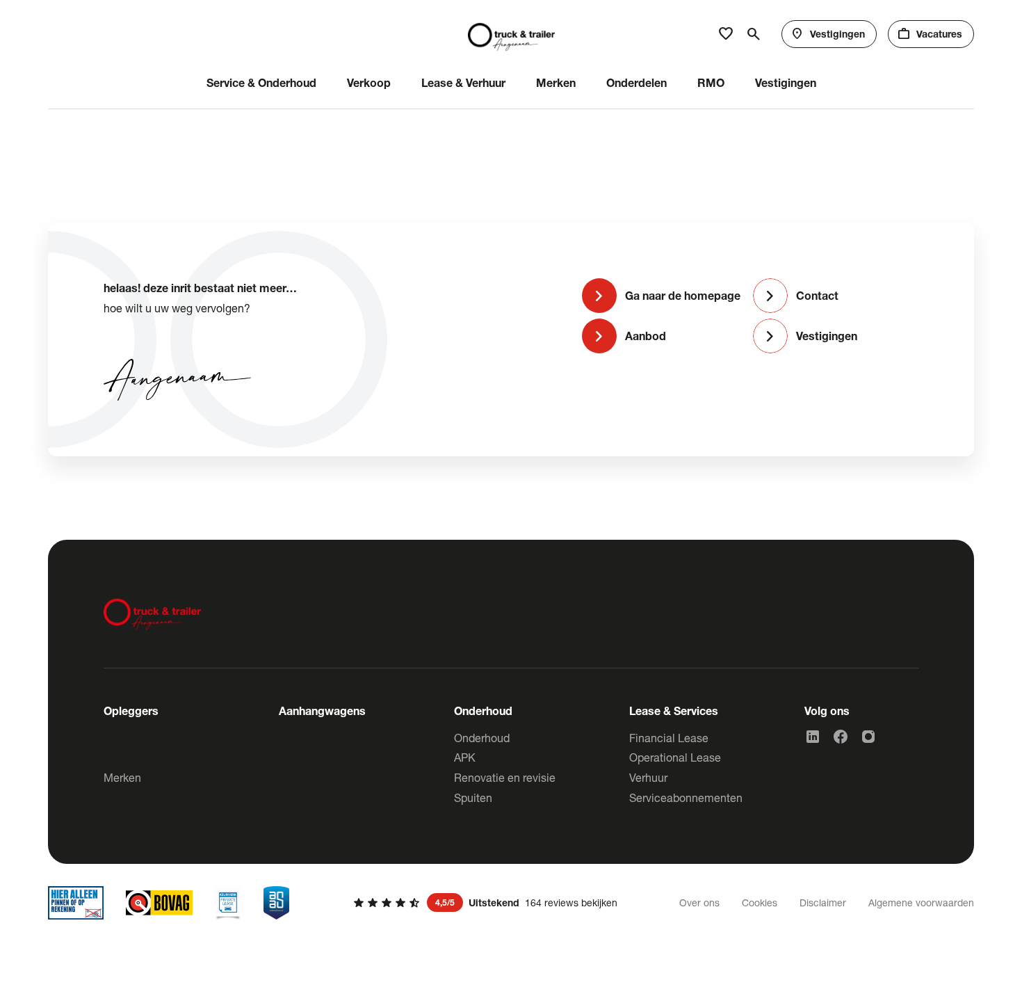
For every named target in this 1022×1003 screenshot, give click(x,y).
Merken (122, 777)
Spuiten (473, 797)
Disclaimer (823, 902)
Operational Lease (675, 757)
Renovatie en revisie (504, 777)
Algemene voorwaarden (921, 902)
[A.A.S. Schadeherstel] (276, 903)
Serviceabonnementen (686, 797)
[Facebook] (840, 736)
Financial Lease (668, 737)
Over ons (699, 902)
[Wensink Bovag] (159, 903)
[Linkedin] (812, 736)
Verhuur (648, 777)
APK (465, 757)
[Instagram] (868, 736)
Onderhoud (482, 737)
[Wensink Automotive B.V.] (511, 34)
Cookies (759, 902)
